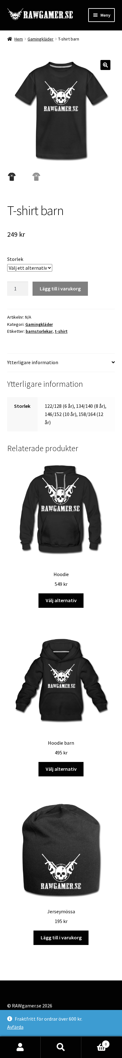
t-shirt (61, 331)
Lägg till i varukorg (60, 288)
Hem (18, 39)
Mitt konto (20, 1047)
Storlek (15, 259)
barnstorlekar (39, 331)
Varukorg (94, 1041)
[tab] (61, 363)
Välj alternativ (61, 600)
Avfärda (15, 1027)
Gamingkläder (40, 39)
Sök (61, 1047)
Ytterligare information (32, 362)
